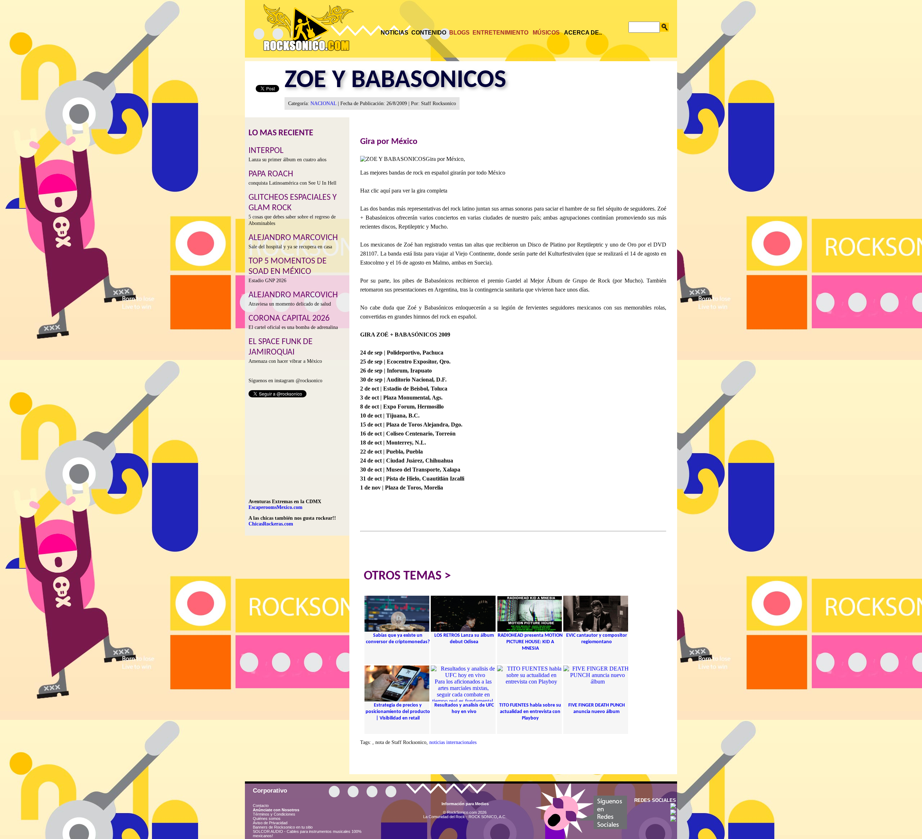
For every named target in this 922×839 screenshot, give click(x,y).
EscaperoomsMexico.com (276, 507)
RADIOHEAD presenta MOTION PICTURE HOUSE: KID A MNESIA (530, 642)
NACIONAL (323, 103)
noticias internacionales (452, 742)
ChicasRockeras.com (271, 524)
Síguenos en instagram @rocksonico (285, 380)
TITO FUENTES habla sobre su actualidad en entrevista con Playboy (530, 712)
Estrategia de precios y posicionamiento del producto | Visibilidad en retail (398, 712)
